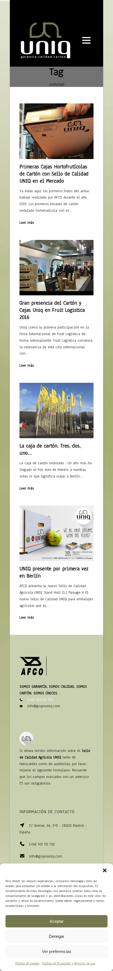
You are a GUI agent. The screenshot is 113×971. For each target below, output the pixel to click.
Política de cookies (27, 963)
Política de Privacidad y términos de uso (68, 963)
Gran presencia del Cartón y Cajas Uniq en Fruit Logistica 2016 (52, 310)
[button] (105, 870)
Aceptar (57, 921)
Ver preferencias (56, 951)
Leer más (26, 222)
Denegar (56, 936)
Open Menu (86, 40)
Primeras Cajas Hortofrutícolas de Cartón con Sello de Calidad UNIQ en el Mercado (54, 174)
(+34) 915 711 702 (40, 699)
